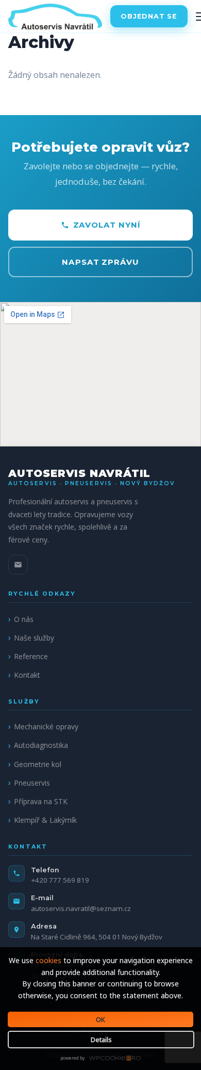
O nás (24, 619)
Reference (31, 656)
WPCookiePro (103, 1059)
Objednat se (149, 16)
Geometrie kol (37, 764)
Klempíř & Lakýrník (45, 820)
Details (101, 1039)
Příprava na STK (41, 801)
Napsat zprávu (100, 262)
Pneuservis (32, 783)
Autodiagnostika (41, 745)
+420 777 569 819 (60, 880)
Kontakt (27, 675)
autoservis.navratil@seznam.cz (81, 908)
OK (100, 1019)
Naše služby (34, 638)
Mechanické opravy (46, 726)
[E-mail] (18, 564)
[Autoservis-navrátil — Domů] (55, 16)
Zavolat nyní (107, 225)
